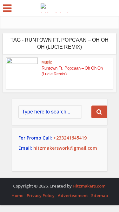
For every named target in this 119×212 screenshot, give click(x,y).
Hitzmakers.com (89, 186)
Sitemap (99, 195)
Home (17, 195)
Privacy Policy (41, 195)
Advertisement (73, 195)
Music (47, 62)
